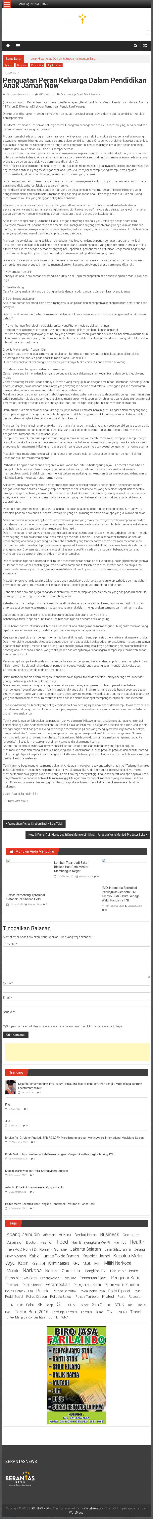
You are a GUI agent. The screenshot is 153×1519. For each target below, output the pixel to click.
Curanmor (15, 1242)
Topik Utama (54, 65)
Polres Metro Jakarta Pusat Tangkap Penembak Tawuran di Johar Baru (50, 1204)
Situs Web (9, 1012)
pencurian (69, 1278)
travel (135, 1311)
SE (39, 1304)
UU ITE (53, 1317)
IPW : (8, 1104)
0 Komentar (45, 94)
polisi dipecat (119, 1291)
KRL (76, 1263)
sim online (101, 1304)
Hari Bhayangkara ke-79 (90, 1242)
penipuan (13, 1285)
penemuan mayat (94, 1278)
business (109, 1234)
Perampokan (58, 1284)
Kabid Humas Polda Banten (54, 1256)
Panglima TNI (96, 1271)
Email (7, 997)
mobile (13, 1270)
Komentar (10, 944)
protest (108, 1296)
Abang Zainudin (23, 1234)
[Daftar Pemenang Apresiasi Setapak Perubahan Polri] (28, 874)
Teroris (86, 1312)
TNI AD (122, 1312)
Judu (8, 1121)
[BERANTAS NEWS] (8, 46)
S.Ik (20, 1305)
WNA (64, 1317)
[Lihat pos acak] (145, 45)
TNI (110, 1311)
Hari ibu (120, 1242)
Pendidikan (37, 65)
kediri (23, 1263)
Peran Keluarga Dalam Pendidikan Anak (81, 94)
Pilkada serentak (64, 1291)
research (135, 1297)
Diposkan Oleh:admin (18, 94)
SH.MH (72, 1305)
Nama (8, 983)
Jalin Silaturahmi (117, 1249)
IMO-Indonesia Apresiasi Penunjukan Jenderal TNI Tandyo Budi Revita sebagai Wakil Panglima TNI (121, 894)
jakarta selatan (85, 1249)
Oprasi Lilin (71, 1270)
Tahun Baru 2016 (31, 1311)
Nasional (21, 65)
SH (61, 1304)
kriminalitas (58, 1263)
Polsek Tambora (87, 1297)
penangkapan (49, 1278)
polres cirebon (36, 1297)
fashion (47, 1242)
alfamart (49, 1235)
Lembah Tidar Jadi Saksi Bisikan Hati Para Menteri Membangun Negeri (71, 867)
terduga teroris (64, 1312)
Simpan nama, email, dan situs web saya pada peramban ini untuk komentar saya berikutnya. (64, 1026)
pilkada (42, 1290)
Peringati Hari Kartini (87, 1285)
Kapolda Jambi (96, 1256)
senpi (50, 1305)
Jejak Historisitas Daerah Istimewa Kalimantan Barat (63, 58)
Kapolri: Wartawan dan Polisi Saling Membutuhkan (36, 1170)
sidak (85, 1305)
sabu (30, 1305)
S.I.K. (10, 1305)
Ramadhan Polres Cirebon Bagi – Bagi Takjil (35, 823)
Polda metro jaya (92, 1291)
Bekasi (65, 1234)
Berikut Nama (86, 1235)
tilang (99, 1312)
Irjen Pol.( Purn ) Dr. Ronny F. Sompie (37, 1249)
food (62, 1242)
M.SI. (87, 1263)
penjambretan (32, 1285)
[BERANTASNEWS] (20, 1477)
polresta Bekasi (61, 1297)
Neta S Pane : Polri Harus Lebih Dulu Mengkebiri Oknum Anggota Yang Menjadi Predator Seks (86, 834)
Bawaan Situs (35, 904)
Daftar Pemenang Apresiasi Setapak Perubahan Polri (25, 897)
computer (131, 1235)
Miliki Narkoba (117, 1263)
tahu (131, 1305)
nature (52, 1270)
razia (121, 1297)
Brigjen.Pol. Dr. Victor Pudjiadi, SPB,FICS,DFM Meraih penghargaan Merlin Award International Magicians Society (74, 1137)
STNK (119, 1305)
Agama (8, 65)
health (137, 1242)
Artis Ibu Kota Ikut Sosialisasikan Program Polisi (34, 1187)
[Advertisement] (77, 1052)
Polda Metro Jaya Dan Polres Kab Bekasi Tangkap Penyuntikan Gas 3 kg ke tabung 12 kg (60, 1154)
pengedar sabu (125, 1277)
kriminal (38, 1263)
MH (97, 1263)
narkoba (32, 1270)
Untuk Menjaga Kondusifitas (26, 1317)
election (31, 1242)
